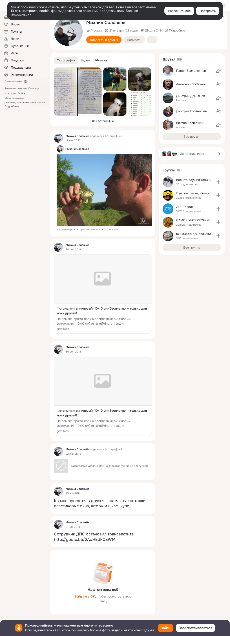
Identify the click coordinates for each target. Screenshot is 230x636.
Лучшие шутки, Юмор (192, 193)
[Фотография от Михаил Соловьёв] (78, 91)
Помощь (33, 88)
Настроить (208, 11)
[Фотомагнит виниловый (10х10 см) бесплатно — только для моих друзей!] (103, 294)
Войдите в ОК (84, 596)
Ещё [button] (20, 93)
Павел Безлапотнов (191, 71)
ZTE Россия (184, 207)
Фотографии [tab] (66, 60)
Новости (10, 93)
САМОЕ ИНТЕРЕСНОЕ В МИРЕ (199, 220)
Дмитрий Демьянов (190, 96)
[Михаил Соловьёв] (58, 138)
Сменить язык (13, 81)
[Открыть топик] (103, 503)
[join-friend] (218, 71)
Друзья (169, 59)
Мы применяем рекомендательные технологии (24, 102)
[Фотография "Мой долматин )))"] (114, 104)
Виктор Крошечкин (190, 123)
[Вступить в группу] (218, 181)
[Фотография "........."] (68, 31)
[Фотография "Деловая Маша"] (139, 79)
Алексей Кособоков (191, 84)
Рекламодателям (15, 88)
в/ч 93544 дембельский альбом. (200, 234)
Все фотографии (103, 121)
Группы (169, 170)
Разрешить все (179, 11)
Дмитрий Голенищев (191, 111)
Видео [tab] (85, 60)
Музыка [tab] (101, 60)
